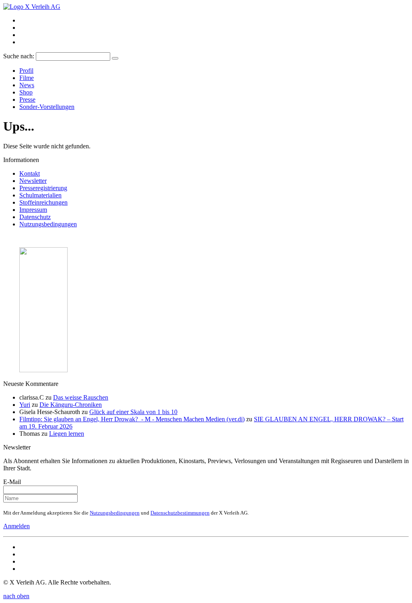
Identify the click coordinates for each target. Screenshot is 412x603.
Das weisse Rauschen (80, 397)
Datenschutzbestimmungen (180, 513)
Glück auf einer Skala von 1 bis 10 (133, 411)
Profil (26, 70)
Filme (26, 77)
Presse (27, 99)
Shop (26, 92)
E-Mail (12, 481)
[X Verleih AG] (31, 6)
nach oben (16, 596)
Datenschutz (35, 216)
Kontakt (29, 173)
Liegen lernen (66, 433)
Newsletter (33, 180)
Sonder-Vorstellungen (46, 106)
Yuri (24, 404)
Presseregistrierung (43, 188)
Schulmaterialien (40, 195)
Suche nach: (18, 56)
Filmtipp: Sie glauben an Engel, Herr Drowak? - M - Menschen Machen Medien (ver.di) (132, 419)
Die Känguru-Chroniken (70, 404)
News (26, 85)
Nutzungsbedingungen (48, 224)
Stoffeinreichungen (43, 202)
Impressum (33, 209)
